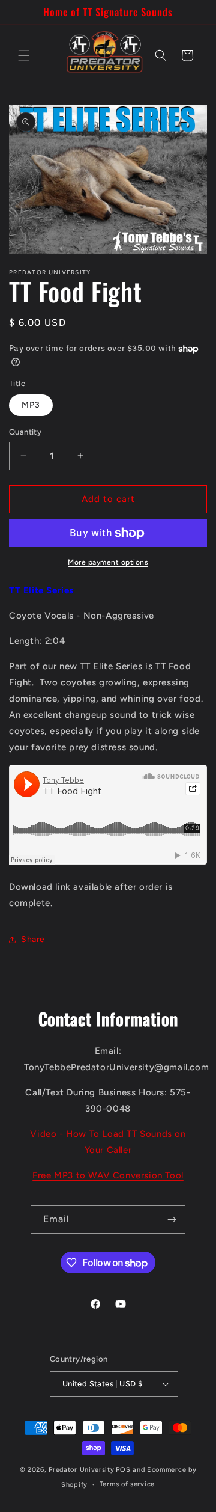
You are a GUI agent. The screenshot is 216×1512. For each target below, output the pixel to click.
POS (123, 1470)
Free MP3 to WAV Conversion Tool (108, 1175)
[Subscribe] (171, 1219)
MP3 (31, 405)
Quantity (25, 431)
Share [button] (33, 939)
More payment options (108, 562)
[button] (24, 55)
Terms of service (127, 1484)
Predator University (81, 1470)
